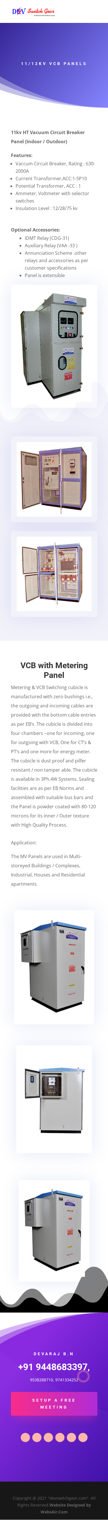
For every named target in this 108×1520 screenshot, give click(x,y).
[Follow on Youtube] (83, 1437)
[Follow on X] (36, 1437)
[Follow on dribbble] (71, 1437)
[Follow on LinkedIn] (48, 1437)
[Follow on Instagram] (60, 1437)
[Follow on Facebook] (25, 1437)
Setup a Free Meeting (54, 1403)
